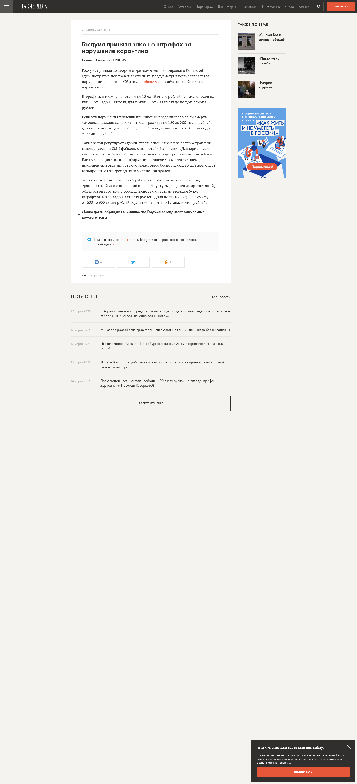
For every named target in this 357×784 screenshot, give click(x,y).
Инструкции (271, 6)
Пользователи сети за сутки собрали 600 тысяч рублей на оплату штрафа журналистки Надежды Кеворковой (157, 383)
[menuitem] (6, 6)
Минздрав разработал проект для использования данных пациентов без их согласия (165, 329)
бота (115, 244)
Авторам (184, 6)
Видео (289, 6)
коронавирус (99, 275)
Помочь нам (341, 6)
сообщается (149, 82)
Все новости (221, 297)
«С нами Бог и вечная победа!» (272, 37)
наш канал (128, 239)
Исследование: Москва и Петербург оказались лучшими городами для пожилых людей (161, 346)
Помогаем (249, 6)
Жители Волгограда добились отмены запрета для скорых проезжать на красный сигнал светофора (162, 364)
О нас (168, 6)
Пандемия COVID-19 (110, 60)
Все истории (227, 6)
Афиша (304, 6)
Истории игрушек (265, 84)
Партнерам (204, 6)
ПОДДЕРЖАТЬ (303, 772)
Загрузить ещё (150, 403)
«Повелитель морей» (268, 61)
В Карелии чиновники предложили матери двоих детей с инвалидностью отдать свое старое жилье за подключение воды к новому (165, 313)
